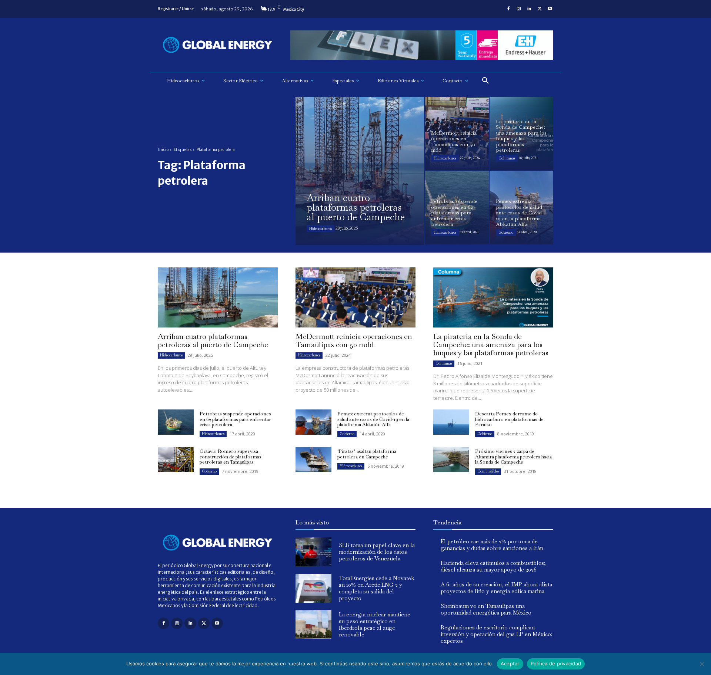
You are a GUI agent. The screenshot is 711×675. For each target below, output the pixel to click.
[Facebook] (508, 9)
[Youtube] (550, 9)
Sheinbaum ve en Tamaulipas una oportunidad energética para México (486, 609)
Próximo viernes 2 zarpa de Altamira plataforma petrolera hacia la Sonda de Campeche (513, 456)
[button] (485, 81)
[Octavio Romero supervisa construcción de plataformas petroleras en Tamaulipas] (176, 459)
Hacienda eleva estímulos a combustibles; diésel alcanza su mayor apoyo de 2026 (493, 566)
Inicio (163, 149)
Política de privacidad (556, 663)
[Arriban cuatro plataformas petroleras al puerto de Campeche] (360, 171)
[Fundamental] (421, 45)
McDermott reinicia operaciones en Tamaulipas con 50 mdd (354, 340)
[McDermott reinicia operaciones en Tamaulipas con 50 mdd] (457, 133)
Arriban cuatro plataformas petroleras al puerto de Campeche (213, 340)
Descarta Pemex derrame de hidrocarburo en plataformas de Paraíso (509, 419)
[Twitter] (539, 9)
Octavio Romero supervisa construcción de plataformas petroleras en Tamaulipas (230, 456)
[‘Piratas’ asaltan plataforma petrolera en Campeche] (313, 459)
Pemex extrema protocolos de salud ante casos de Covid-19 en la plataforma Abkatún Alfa (373, 419)
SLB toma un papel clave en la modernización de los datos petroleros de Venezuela (377, 551)
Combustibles (488, 471)
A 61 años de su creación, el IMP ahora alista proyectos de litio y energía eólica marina (496, 588)
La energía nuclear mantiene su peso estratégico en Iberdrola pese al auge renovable (374, 624)
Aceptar (510, 663)
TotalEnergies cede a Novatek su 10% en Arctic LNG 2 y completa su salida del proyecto (376, 588)
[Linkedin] (529, 9)
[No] (701, 664)
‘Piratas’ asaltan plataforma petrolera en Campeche (366, 454)
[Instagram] (518, 9)
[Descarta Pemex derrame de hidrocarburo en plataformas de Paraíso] (451, 422)
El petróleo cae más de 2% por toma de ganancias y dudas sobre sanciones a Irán (492, 544)
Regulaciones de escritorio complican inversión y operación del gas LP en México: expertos (497, 634)
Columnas (506, 158)
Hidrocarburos (320, 228)
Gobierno (505, 232)
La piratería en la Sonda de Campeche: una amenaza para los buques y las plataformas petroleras (490, 345)
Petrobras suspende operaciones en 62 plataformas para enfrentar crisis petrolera (235, 419)
